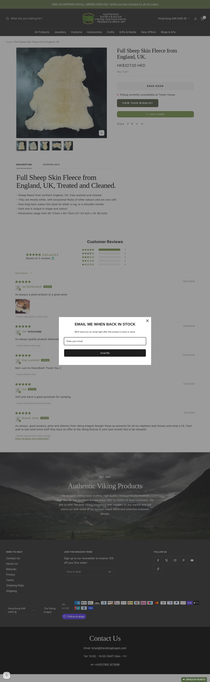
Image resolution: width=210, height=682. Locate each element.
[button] (194, 679)
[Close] (147, 320)
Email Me (105, 353)
